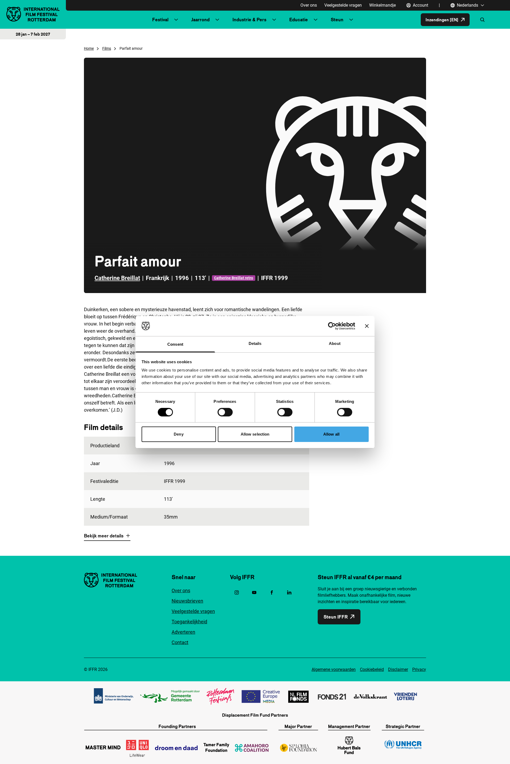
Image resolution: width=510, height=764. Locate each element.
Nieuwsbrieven (187, 601)
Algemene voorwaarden (334, 669)
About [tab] (335, 343)
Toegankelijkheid (189, 621)
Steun (337, 19)
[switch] (225, 412)
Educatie (298, 19)
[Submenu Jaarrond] (217, 19)
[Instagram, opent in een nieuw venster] (236, 592)
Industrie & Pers (249, 19)
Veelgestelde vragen (343, 5)
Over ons (308, 5)
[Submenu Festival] (176, 19)
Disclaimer (398, 669)
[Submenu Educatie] (315, 19)
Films (106, 48)
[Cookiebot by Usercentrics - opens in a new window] (332, 326)
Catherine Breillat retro (233, 278)
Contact (180, 642)
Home (89, 48)
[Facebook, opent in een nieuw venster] (271, 592)
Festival (160, 19)
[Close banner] (367, 326)
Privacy (419, 669)
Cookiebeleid (372, 669)
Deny (178, 434)
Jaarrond (200, 19)
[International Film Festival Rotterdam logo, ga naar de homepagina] (33, 14)
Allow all (331, 434)
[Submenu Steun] (351, 19)
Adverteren (183, 632)
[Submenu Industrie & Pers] (274, 19)
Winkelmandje (382, 5)
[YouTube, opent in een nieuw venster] (254, 592)
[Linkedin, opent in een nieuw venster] (289, 592)
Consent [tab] (175, 344)
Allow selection (255, 434)
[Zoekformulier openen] (482, 19)
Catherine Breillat (117, 278)
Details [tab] (255, 343)
